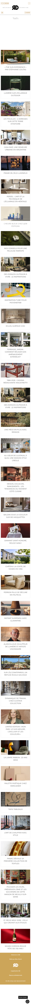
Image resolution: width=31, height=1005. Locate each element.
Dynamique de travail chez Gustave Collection (15, 700)
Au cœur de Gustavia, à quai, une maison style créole (15, 458)
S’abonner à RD (15, 955)
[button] (29, 3)
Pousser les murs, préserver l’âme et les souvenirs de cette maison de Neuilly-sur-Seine (15, 892)
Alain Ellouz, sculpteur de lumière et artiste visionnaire (15, 646)
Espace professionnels (15, 975)
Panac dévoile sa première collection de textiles (15, 861)
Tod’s (15, 18)
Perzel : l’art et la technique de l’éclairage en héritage (15, 199)
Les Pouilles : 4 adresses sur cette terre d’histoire (15, 121)
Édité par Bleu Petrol (15, 959)
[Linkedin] (6, 3)
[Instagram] (4, 3)
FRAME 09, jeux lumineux (15, 173)
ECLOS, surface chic (15, 326)
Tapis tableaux (15, 809)
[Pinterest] (8, 3)
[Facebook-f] (2, 3)
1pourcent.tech (21, 981)
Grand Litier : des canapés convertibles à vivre (15, 42)
